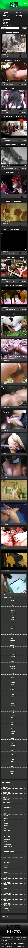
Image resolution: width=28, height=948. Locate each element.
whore (13, 684)
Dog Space (6, 839)
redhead (14, 731)
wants (13, 733)
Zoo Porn (5, 908)
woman (14, 168)
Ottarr (4, 841)
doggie (12, 84)
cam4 (13, 748)
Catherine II (6, 11)
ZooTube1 (5, 22)
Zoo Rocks (18, 11)
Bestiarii (5, 825)
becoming (13, 666)
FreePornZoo (6, 882)
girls (13, 661)
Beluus (5, 872)
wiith (14, 759)
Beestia (5, 23)
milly (13, 654)
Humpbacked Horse (8, 851)
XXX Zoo (5, 884)
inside (12, 140)
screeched (10, 168)
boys (13, 722)
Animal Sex (6, 16)
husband (10, 281)
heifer (13, 728)
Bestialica (5, 888)
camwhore (13, 771)
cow (14, 719)
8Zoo (4, 877)
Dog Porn (5, 823)
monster (14, 651)
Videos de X (6, 867)
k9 (13, 626)
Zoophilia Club (7, 849)
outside (13, 705)
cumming (6, 56)
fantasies (13, 645)
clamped (6, 168)
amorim (13, 656)
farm (13, 643)
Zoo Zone (5, 12)
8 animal (18, 6)
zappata (14, 607)
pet (13, 736)
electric (13, 682)
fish (13, 680)
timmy (13, 631)
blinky (13, 740)
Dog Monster (6, 844)
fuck (13, 773)
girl (13, 638)
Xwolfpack (5, 20)
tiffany (13, 633)
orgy (13, 615)
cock (10, 84)
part (13, 612)
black (13, 619)
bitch (13, 776)
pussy (13, 225)
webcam (13, 745)
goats (13, 712)
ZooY (4, 833)
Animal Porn (6, 13)
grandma (13, 691)
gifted (13, 761)
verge (9, 140)
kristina (13, 668)
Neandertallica (7, 836)
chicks (13, 647)
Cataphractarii (6, 19)
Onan (4, 898)
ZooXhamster (19, 16)
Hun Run (5, 880)
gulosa (13, 610)
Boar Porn (5, 828)
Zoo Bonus (19, 15)
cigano (13, 743)
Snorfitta (5, 870)
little (13, 724)
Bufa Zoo (5, 875)
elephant (13, 640)
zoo (13, 717)
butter (13, 671)
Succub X (5, 891)
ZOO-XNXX (18, 12)
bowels (13, 309)
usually (10, 309)
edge (9, 56)
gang (13, 677)
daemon (14, 622)
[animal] (14, 687)
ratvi (14, 605)
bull (13, 696)
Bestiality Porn (7, 25)
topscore (13, 689)
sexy (13, 635)
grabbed (14, 281)
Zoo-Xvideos (19, 13)
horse (5, 196)
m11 (14, 715)
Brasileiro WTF (7, 854)
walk (14, 617)
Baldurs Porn (6, 903)
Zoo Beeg (5, 865)
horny (13, 750)
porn (12, 196)
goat (14, 694)
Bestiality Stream (7, 905)
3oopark (5, 896)
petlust (14, 699)
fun (14, 756)
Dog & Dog (6, 830)
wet (14, 754)
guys (13, 710)
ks (13, 708)
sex (13, 628)
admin (13, 600)
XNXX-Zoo (5, 900)
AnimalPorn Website (8, 859)
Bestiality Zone (7, 846)
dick (13, 766)
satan (13, 703)
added (13, 603)
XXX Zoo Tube (6, 893)
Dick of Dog (6, 862)
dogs (13, 673)
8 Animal (5, 856)
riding (13, 738)
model (13, 768)
